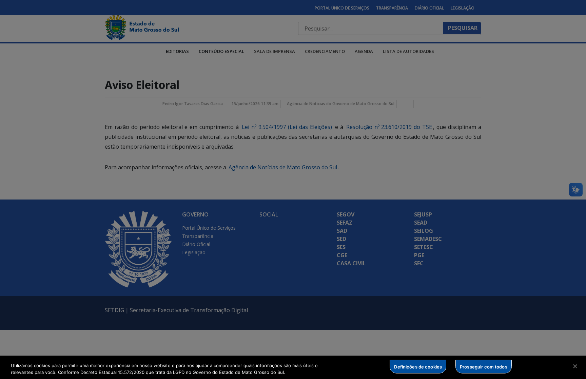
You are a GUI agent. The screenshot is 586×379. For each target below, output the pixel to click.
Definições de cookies (418, 366)
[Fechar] (575, 366)
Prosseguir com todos (483, 366)
